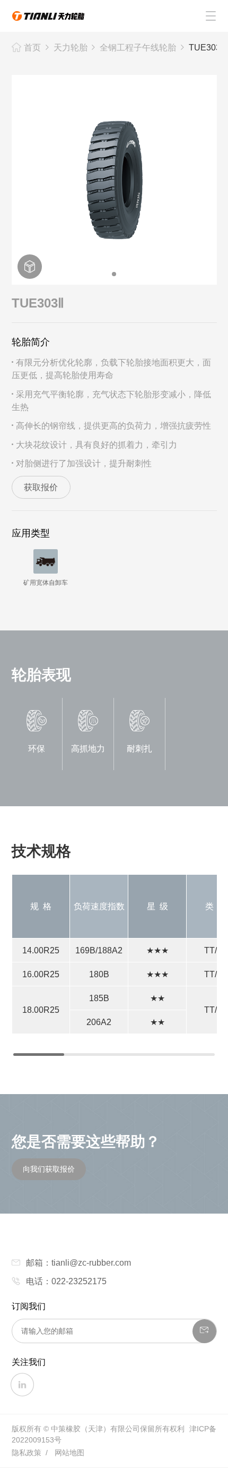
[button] (114, 274)
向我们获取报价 (49, 1169)
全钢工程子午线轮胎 (138, 47)
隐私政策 (26, 1452)
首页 (32, 47)
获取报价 (41, 487)
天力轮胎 (70, 47)
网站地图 (69, 1452)
